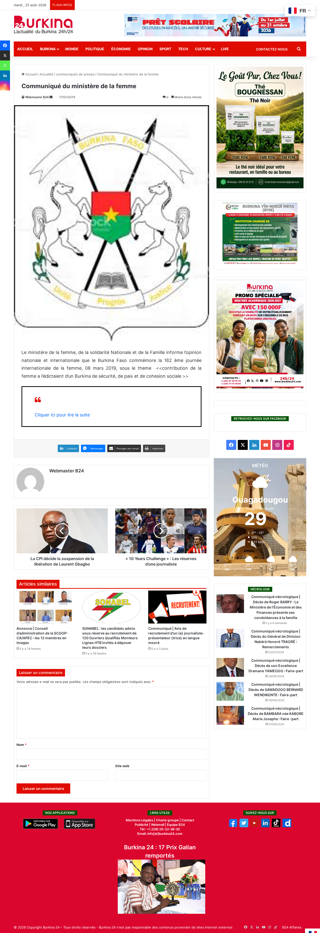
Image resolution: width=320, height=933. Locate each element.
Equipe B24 (175, 825)
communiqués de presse (75, 74)
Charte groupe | (169, 820)
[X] (5, 55)
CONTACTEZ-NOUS (272, 49)
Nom (21, 745)
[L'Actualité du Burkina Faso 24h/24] (43, 24)
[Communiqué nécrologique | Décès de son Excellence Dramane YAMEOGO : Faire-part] (230, 667)
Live (225, 49)
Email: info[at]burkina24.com (159, 834)
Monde (71, 49)
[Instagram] (5, 85)
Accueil (25, 49)
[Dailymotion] (286, 826)
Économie (121, 49)
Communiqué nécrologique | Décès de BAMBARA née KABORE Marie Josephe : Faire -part (276, 713)
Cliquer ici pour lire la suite (62, 414)
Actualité (46, 74)
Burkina (48, 49)
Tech (183, 49)
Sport (165, 49)
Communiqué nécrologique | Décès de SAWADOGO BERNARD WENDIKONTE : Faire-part (275, 689)
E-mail (23, 766)
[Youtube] (254, 826)
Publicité (141, 825)
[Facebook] (5, 45)
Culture (203, 49)
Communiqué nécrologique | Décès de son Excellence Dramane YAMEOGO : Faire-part (275, 665)
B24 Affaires (292, 927)
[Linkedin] (5, 75)
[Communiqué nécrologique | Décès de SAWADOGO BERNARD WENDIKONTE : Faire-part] (230, 691)
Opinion (145, 49)
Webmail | (158, 825)
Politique (95, 49)
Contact (188, 820)
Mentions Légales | (141, 820)
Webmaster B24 (37, 97)
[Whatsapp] (5, 65)
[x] (244, 826)
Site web (122, 766)
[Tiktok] (276, 826)
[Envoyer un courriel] (51, 97)
